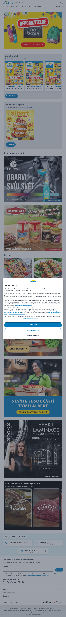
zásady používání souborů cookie (30, 318)
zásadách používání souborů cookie (23, 305)
